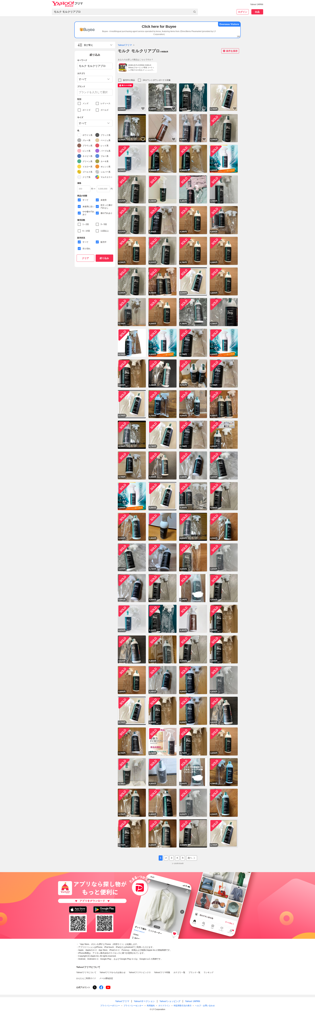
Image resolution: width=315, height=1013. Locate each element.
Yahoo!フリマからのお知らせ (113, 972)
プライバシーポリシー (110, 1005)
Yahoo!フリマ (125, 45)
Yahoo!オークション (144, 1001)
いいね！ (143, 108)
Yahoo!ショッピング (169, 1001)
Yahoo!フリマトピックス (140, 972)
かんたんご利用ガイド (86, 978)
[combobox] (125, 12)
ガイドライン (164, 1005)
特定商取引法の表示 (182, 1005)
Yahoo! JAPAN (256, 4)
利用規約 (151, 1005)
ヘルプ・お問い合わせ (205, 1005)
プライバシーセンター (133, 1005)
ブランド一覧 (194, 972)
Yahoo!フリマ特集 (162, 972)
